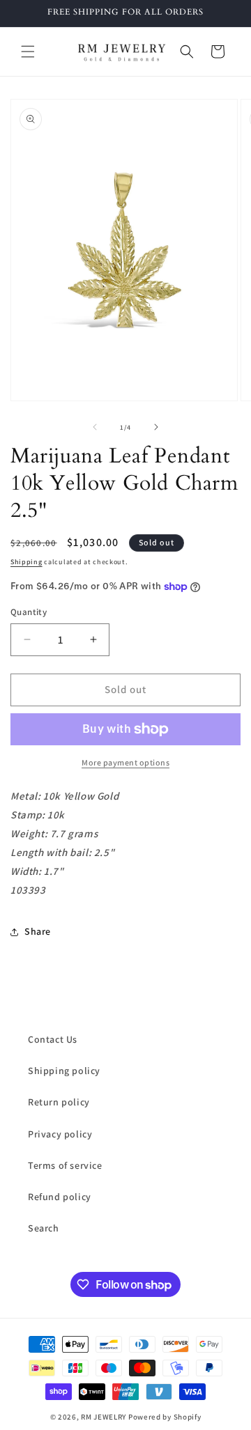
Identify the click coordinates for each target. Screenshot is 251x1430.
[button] (28, 51)
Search (43, 1228)
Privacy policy (60, 1134)
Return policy (59, 1102)
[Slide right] (156, 427)
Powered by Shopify (164, 1417)
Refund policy (59, 1196)
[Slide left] (94, 427)
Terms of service (65, 1165)
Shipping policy (64, 1070)
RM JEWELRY (104, 1417)
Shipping (26, 561)
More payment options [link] (125, 762)
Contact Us (52, 1039)
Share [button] (37, 931)
